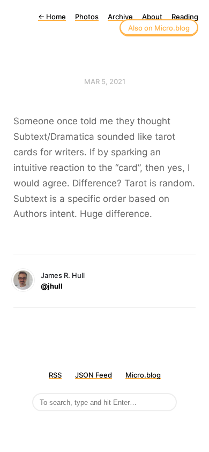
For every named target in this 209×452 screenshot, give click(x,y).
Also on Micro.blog (159, 28)
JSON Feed (93, 375)
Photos (87, 16)
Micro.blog (143, 375)
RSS (55, 375)
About (152, 16)
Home (52, 16)
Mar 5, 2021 (104, 81)
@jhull (52, 286)
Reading (184, 16)
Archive (120, 16)
